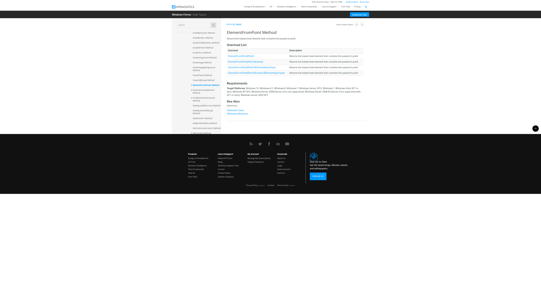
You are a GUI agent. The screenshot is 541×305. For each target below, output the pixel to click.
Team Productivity (309, 7)
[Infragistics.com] (186, 6)
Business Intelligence (286, 7)
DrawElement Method (203, 47)
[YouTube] (287, 144)
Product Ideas (224, 173)
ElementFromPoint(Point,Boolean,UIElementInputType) (256, 73)
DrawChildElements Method (206, 42)
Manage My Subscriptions (259, 158)
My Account (364, 2)
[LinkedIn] (278, 144)
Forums (221, 169)
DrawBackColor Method (204, 32)
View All (191, 173)
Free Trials (345, 7)
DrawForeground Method (205, 57)
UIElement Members (237, 114)
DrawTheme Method (202, 75)
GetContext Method (202, 133)
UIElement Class (235, 110)
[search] (213, 25)
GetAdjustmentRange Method (203, 112)
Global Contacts (352, 2)
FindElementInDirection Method (204, 99)
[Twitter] (260, 144)
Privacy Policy (252, 185)
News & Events (283, 169)
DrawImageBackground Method (204, 69)
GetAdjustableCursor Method (206, 105)
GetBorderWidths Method (205, 123)
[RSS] (251, 144)
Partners (281, 173)
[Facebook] (269, 144)
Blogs (220, 162)
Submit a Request (226, 176)
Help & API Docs (225, 158)
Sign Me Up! (318, 176)
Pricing (357, 7)
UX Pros (191, 162)
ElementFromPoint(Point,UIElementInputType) (251, 67)
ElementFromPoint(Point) (241, 56)
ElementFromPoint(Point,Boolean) (245, 62)
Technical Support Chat (228, 165)
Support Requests (256, 162)
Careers (280, 162)
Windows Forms (181, 14)
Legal (279, 165)
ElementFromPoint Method (206, 85)
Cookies (271, 185)
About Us (281, 158)
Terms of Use (282, 185)
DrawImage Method (202, 62)
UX (271, 7)
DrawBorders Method (203, 37)
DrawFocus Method (202, 52)
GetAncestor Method (202, 118)
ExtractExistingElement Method (204, 91)
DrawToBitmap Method (203, 80)
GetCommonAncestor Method (207, 128)
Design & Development (198, 158)
